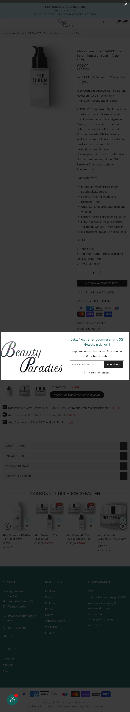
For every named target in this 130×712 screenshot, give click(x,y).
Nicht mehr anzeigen (99, 372)
